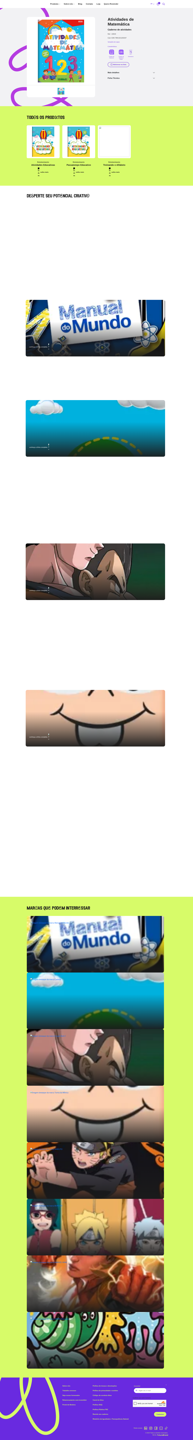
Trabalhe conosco (69, 1390)
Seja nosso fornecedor (71, 1395)
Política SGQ (97, 1405)
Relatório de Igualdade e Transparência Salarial (111, 1419)
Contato (89, 4)
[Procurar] (163, 4)
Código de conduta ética (102, 1395)
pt (151, 4)
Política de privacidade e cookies (105, 1390)
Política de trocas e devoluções (105, 1386)
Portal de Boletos (69, 1405)
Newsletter (137, 1386)
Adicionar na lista (119, 64)
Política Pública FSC (100, 1409)
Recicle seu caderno (100, 1414)
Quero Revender (111, 4)
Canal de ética (98, 1400)
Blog (80, 4)
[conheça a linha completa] (95, 944)
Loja (98, 4)
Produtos (54, 4)
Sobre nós (68, 4)
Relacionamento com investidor (74, 1400)
